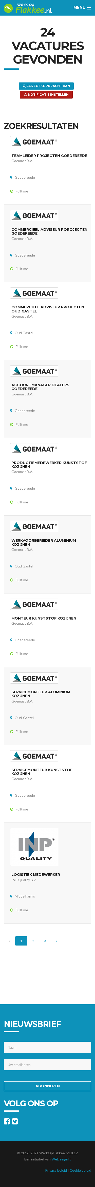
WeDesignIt (61, 1159)
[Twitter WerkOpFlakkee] (15, 1122)
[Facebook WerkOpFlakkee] (7, 1122)
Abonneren (47, 1086)
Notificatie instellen (48, 94)
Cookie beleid (80, 1170)
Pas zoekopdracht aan (48, 86)
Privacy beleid (56, 1170)
